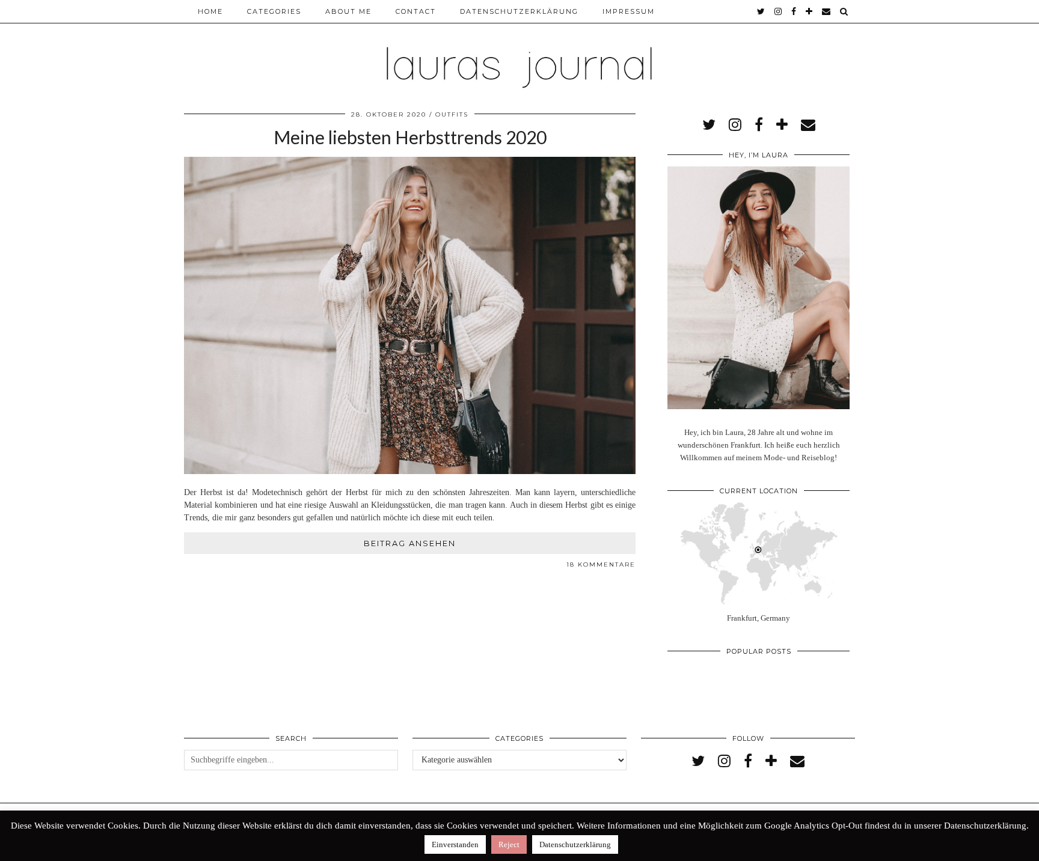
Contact (416, 11)
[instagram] (778, 11)
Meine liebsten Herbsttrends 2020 (410, 137)
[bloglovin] (810, 11)
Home (210, 11)
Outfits (451, 114)
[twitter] (761, 11)
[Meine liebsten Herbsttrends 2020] (410, 471)
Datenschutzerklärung (519, 11)
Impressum (628, 11)
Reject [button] (509, 844)
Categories (274, 11)
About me (348, 11)
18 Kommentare (601, 564)
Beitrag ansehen (410, 543)
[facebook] (794, 11)
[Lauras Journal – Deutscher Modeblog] (519, 48)
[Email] (827, 11)
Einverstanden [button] (455, 844)
